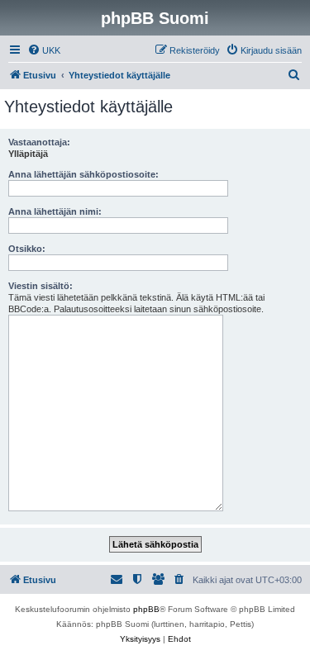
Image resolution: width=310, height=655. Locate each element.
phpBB (146, 609)
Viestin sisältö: (40, 286)
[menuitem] (43, 50)
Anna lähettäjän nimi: (55, 211)
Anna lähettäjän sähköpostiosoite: (83, 174)
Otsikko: (26, 249)
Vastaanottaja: (39, 142)
